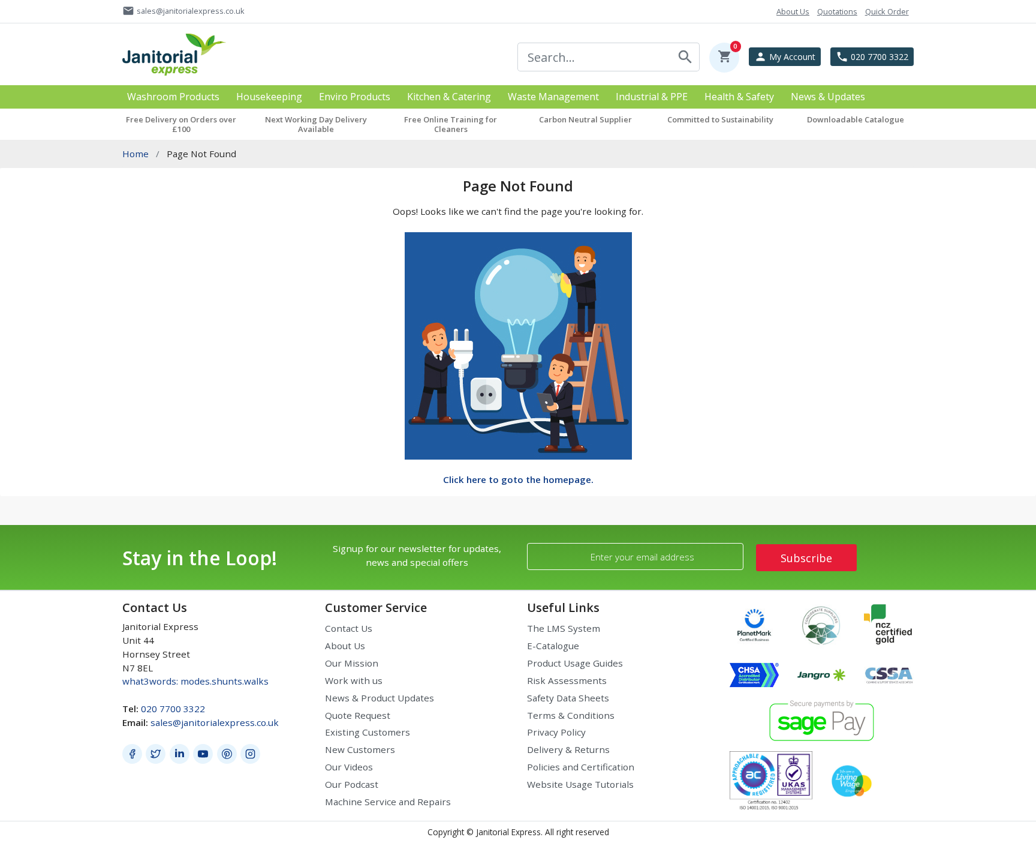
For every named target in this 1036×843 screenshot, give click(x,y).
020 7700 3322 (173, 709)
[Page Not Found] (518, 344)
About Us (345, 646)
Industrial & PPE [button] (652, 97)
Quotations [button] (837, 11)
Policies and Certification (580, 767)
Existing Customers (367, 732)
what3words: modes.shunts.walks (195, 681)
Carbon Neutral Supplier (585, 119)
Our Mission (351, 663)
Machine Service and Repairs (388, 802)
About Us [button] (792, 11)
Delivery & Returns (568, 749)
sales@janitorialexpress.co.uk (214, 722)
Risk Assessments (567, 680)
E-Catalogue (553, 646)
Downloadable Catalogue (855, 119)
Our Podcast (351, 784)
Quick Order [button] (887, 11)
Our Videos (349, 767)
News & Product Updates (379, 698)
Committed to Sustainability (720, 119)
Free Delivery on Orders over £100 (181, 124)
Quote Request (357, 715)
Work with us (354, 680)
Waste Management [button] (553, 97)
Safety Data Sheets (568, 698)
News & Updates (828, 97)
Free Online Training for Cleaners (450, 124)
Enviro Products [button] (354, 97)
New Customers (360, 749)
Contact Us (348, 628)
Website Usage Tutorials (580, 784)
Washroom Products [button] (173, 97)
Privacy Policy (556, 732)
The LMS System (563, 628)
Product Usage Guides (575, 663)
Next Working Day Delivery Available (316, 124)
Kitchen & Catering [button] (449, 97)
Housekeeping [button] (269, 97)
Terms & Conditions (571, 715)
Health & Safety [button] (739, 97)
